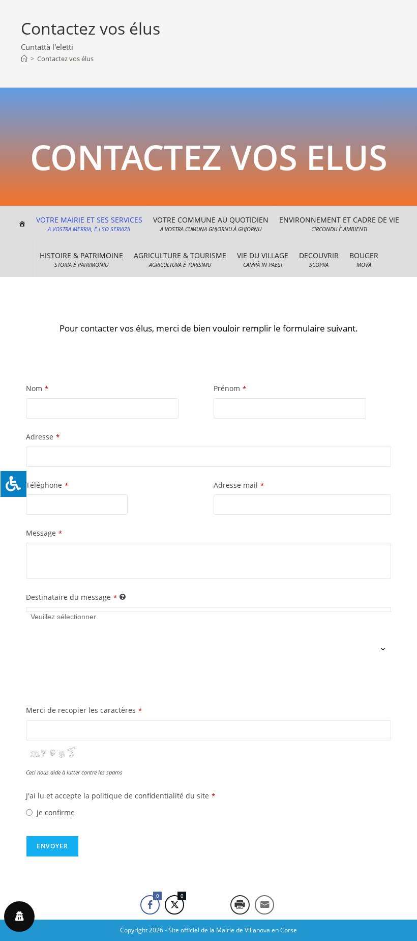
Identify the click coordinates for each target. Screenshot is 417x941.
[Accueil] (24, 58)
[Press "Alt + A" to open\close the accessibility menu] (13, 483)
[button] (89, 223)
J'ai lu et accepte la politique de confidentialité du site (120, 795)
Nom (37, 388)
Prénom (230, 388)
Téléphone (47, 485)
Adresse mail (239, 485)
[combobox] (208, 609)
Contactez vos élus (65, 58)
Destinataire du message (71, 597)
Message (44, 533)
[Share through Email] (264, 905)
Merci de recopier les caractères (84, 710)
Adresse (42, 436)
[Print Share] (240, 905)
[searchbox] (72, 650)
